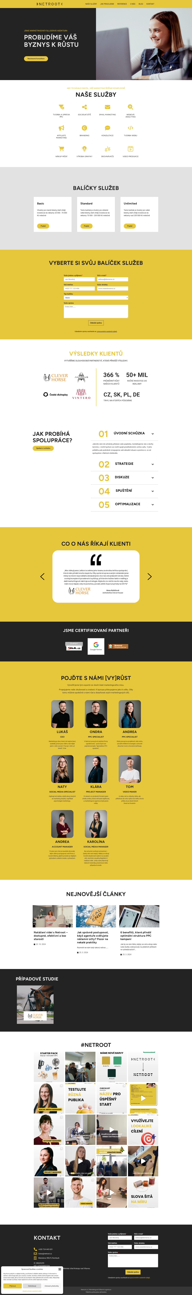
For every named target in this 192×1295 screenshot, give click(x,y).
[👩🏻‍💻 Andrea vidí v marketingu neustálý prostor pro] (49, 1130)
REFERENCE (122, 4)
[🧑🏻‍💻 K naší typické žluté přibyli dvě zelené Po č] (112, 1067)
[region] (96, 576)
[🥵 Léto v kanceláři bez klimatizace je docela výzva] (49, 1067)
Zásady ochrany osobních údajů (32, 1291)
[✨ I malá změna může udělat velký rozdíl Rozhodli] (143, 1067)
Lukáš (62, 732)
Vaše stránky (102, 285)
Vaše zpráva (69, 303)
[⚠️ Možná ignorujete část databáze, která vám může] (80, 1098)
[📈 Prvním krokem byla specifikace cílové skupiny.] (80, 1130)
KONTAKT (150, 4)
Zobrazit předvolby (52, 1286)
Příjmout (12, 1286)
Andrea (130, 732)
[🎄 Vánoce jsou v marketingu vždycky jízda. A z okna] (112, 1161)
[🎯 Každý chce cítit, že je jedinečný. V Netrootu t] (143, 1192)
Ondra (96, 732)
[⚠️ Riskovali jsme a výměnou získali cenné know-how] (143, 1130)
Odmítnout (32, 1286)
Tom (130, 787)
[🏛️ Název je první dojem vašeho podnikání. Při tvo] (112, 1098)
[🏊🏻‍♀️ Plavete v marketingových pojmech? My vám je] (80, 1161)
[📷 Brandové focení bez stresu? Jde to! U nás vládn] (143, 1161)
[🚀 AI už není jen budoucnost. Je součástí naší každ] (80, 1067)
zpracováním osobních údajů (107, 331)
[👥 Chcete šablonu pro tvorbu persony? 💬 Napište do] (143, 1098)
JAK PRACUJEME (107, 4)
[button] (60, 1269)
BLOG (141, 4)
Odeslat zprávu (96, 323)
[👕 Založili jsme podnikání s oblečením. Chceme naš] (112, 1130)
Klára (96, 787)
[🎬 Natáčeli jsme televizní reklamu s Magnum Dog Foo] (112, 1192)
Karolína (96, 842)
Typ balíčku (68, 294)
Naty (62, 787)
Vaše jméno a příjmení (73, 275)
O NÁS (132, 4)
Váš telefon (68, 285)
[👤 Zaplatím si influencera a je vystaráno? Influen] (49, 1192)
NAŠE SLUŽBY (91, 4)
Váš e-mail (102, 275)
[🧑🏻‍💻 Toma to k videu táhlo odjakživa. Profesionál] (80, 1192)
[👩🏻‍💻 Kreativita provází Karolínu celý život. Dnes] (49, 1098)
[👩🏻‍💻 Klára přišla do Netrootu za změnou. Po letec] (49, 1161)
